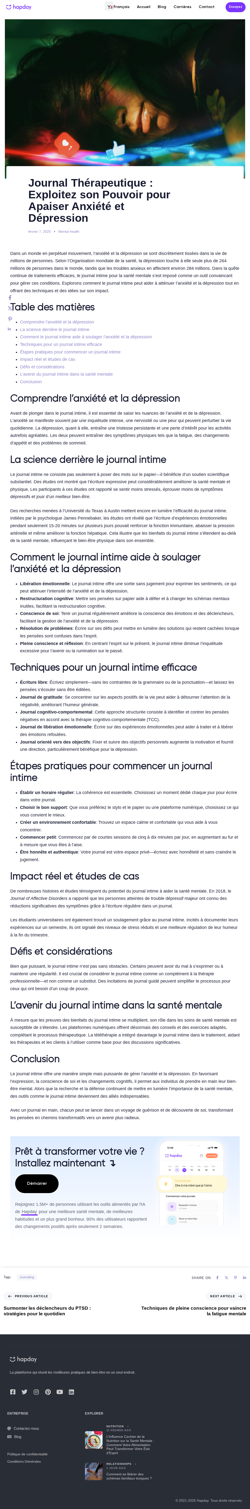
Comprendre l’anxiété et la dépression (57, 322)
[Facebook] (15, 297)
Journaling (27, 1277)
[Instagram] (36, 1392)
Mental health (68, 231)
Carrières (182, 7)
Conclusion (31, 381)
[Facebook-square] (13, 1392)
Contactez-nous (26, 1428)
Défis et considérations (42, 366)
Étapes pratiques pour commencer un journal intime (70, 352)
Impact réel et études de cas (47, 359)
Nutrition (115, 1426)
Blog (162, 7)
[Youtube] (59, 1392)
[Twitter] (15, 308)
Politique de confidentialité (27, 1454)
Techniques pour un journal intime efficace (61, 344)
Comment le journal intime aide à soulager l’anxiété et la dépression (86, 336)
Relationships (118, 1463)
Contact (207, 7)
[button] (109, 6)
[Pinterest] (15, 319)
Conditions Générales (24, 1461)
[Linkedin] (15, 329)
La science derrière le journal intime (54, 329)
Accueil (143, 7)
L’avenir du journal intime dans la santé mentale (66, 374)
